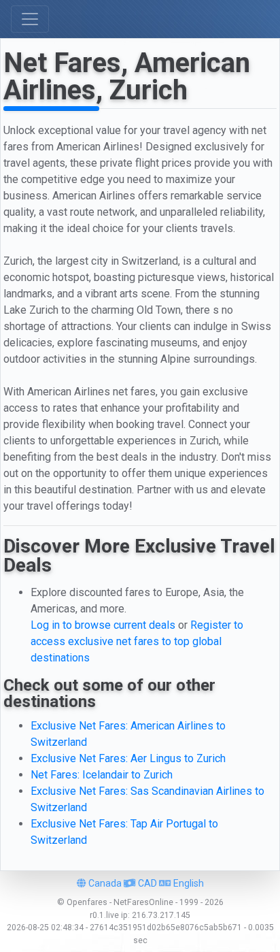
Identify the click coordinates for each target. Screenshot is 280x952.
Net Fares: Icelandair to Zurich (102, 774)
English (187, 883)
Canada (104, 883)
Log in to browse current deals (103, 625)
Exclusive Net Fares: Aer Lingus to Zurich (128, 758)
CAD (146, 883)
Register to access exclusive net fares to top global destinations (137, 641)
